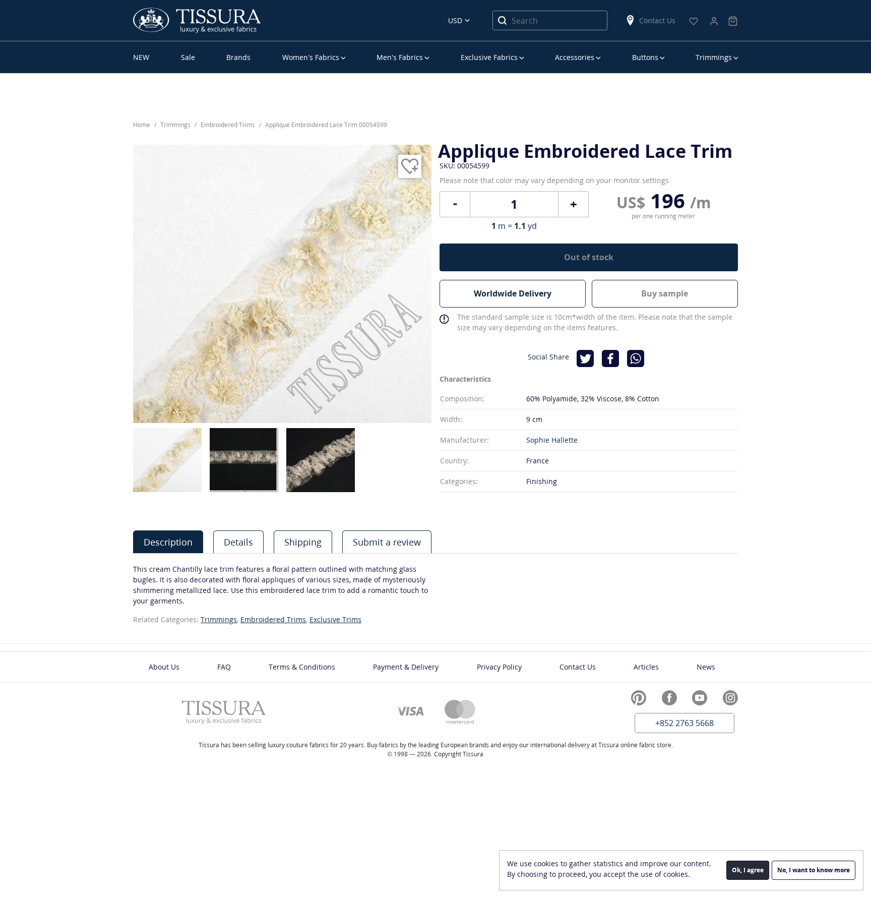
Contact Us (657, 20)
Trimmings (714, 57)
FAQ (224, 667)
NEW (141, 57)
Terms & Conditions (302, 667)
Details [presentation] (238, 542)
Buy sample (664, 293)
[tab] (168, 541)
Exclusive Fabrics (489, 57)
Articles (646, 667)
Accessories (574, 57)
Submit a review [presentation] (387, 542)
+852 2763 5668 (684, 723)
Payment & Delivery (406, 667)
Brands (238, 57)
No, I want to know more (813, 870)
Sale (188, 57)
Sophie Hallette (552, 440)
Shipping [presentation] (303, 542)
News (706, 667)
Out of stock (588, 257)
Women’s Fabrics (310, 57)
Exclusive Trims (335, 619)
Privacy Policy (499, 667)
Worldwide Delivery (512, 293)
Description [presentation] (168, 542)
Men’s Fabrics (400, 57)
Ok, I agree (748, 870)
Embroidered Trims (273, 619)
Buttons (645, 57)
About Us (164, 667)
